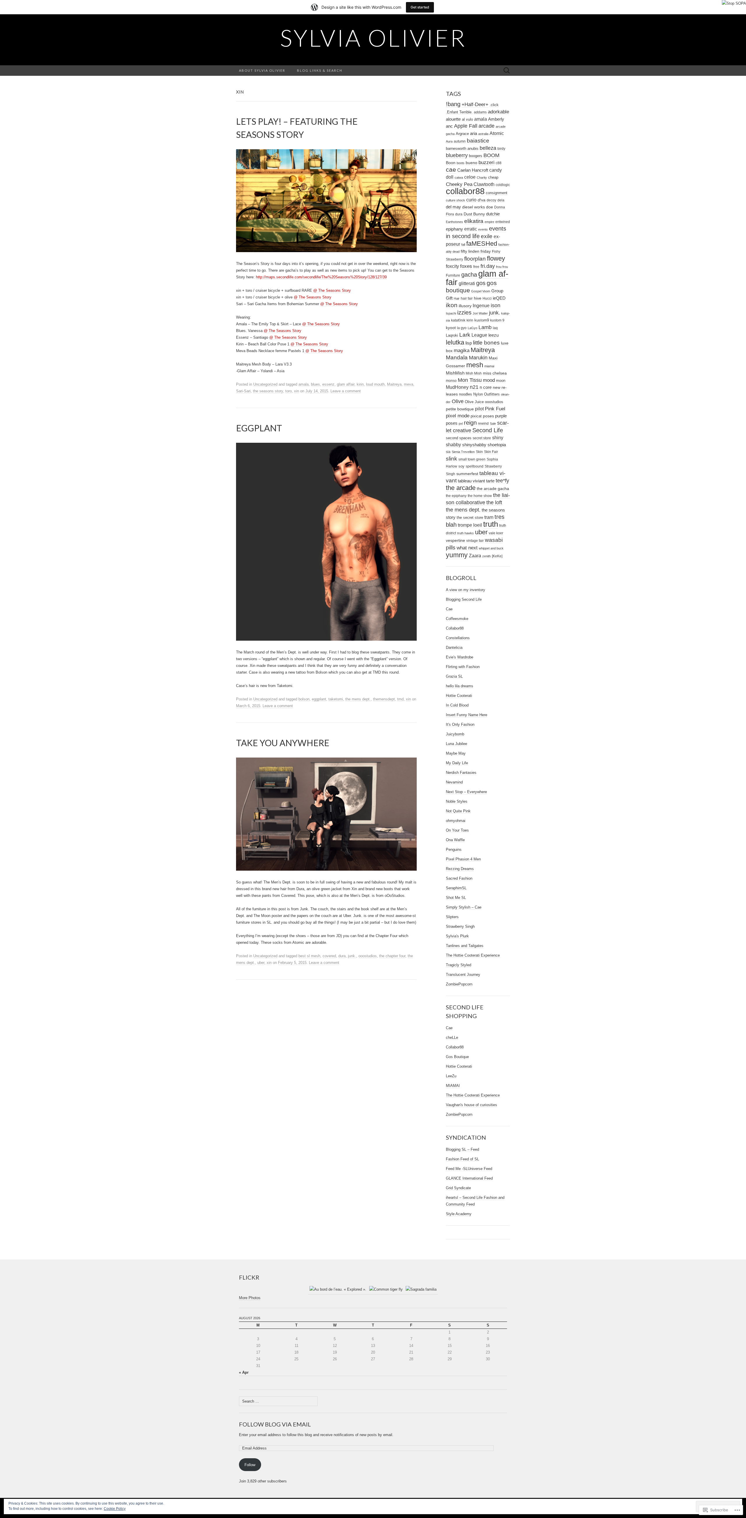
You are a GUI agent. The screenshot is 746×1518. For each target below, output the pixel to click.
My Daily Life (457, 763)
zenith (486, 556)
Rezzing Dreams (460, 869)
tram (488, 517)
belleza (488, 148)
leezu (493, 335)
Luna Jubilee (456, 744)
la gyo (462, 328)
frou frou (502, 266)
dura (342, 956)
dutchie (493, 214)
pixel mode (457, 416)
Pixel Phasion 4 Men (463, 859)
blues (315, 384)
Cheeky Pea (459, 184)
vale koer (496, 533)
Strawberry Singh (460, 926)
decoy (491, 200)
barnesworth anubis (462, 149)
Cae (449, 609)
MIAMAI (453, 1085)
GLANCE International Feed (469, 1178)
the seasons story (268, 391)
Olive (458, 401)
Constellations (458, 638)
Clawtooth (484, 184)
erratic (470, 228)
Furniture (453, 275)
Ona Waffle (455, 840)
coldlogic (503, 185)
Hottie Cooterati (459, 695)
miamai (489, 366)
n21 (474, 387)
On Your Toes (457, 830)
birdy (501, 149)
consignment (496, 193)
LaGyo (472, 328)
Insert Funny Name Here (466, 715)
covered (329, 956)
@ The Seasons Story (331, 290)
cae (451, 169)
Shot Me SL (456, 897)
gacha (469, 274)
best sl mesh (309, 956)
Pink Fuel (495, 409)
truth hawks (465, 533)
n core (486, 387)
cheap (493, 177)
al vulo (467, 119)
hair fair (467, 298)
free (476, 266)
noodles (465, 394)
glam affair (345, 384)
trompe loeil (470, 525)
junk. (352, 956)
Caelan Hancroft (472, 170)
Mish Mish (474, 373)
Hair (457, 298)
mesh (474, 365)
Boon (450, 163)
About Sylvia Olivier (262, 70)
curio (471, 199)
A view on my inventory (465, 590)
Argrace (462, 134)
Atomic (497, 133)
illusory (465, 306)
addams (480, 112)
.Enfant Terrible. (459, 112)
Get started (420, 7)
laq (495, 328)
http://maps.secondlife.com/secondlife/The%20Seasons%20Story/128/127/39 (321, 277)
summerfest (467, 474)
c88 (499, 163)
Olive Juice (474, 402)
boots (461, 163)
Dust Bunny (474, 214)
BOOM (491, 155)
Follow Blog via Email (275, 1424)
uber (260, 962)
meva (408, 384)
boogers (475, 156)
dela (500, 200)
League (479, 335)
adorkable (498, 112)
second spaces (458, 438)
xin (296, 391)
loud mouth (375, 384)
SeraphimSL (456, 888)
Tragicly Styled (458, 965)
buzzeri (486, 162)
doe (489, 207)
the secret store (470, 517)
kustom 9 (497, 320)
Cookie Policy (115, 1509)
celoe (470, 177)
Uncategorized (265, 384)
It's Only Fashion (460, 724)
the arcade (461, 487)
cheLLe (452, 1037)
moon (500, 380)
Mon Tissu (470, 380)
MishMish (455, 372)
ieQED (499, 298)
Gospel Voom (480, 291)
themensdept (384, 699)
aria (473, 133)
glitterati (467, 283)
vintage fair (475, 541)
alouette (453, 119)
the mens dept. (358, 699)
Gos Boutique (457, 1057)
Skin (479, 452)
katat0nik (458, 320)
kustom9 (481, 320)
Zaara (475, 555)
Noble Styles (456, 801)
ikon (452, 305)
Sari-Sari (243, 391)
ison (495, 305)
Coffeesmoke (457, 618)
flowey (496, 258)
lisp (468, 342)
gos (480, 283)
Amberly (496, 119)
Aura (449, 141)
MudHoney (457, 387)
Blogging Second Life (464, 599)
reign (470, 422)
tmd (400, 699)
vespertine (455, 540)
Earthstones (454, 222)
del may (453, 207)
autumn (460, 141)
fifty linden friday (476, 251)
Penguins (454, 849)
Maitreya (394, 384)
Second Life (487, 430)
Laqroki (452, 335)
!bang (453, 104)
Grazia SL (454, 676)
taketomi (335, 699)
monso (451, 380)
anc (449, 126)
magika (461, 350)
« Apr (244, 1372)
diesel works (473, 207)
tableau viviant (471, 481)
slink (451, 459)
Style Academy (458, 1214)
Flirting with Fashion (463, 667)
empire (489, 222)
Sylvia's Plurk (457, 936)
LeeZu (451, 1076)
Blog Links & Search (319, 70)
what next (467, 548)
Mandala (457, 357)
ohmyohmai (455, 820)
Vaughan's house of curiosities (471, 1105)
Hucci (487, 298)
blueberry (457, 155)
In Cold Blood (457, 705)
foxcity (452, 266)
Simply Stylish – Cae (463, 907)
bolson (303, 699)
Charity (482, 177)
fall (463, 244)
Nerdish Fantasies (461, 772)
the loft (494, 502)
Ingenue (481, 305)
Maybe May (456, 753)
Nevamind (454, 782)
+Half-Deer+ (475, 104)
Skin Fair (491, 452)
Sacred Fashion (459, 878)
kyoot (451, 328)
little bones (486, 343)
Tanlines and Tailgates (464, 946)
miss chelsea (495, 373)
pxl (461, 423)
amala (303, 384)
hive (477, 298)
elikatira (473, 221)
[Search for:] (507, 70)
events (483, 229)
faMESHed (481, 243)
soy (461, 466)
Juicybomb (455, 734)
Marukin (478, 358)
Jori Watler (480, 313)
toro (288, 391)
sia (448, 452)
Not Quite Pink (458, 811)
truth (490, 524)
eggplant (319, 699)
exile (486, 236)
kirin (360, 384)
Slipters (452, 917)
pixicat (476, 416)
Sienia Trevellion (463, 452)
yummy (457, 555)
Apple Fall (465, 126)
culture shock (455, 200)
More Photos (250, 1298)
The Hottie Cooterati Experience (473, 955)
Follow (249, 1465)
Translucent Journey (463, 974)
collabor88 (465, 191)
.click (494, 105)
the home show (480, 496)
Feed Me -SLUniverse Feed (469, 1168)
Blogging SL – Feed (462, 1149)
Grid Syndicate (458, 1188)
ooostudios (367, 956)
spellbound (474, 466)
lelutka (455, 342)
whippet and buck (491, 548)
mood (489, 380)
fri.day (488, 266)
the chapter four (392, 956)
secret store (482, 438)
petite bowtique (460, 409)
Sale (493, 423)
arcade (486, 126)
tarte (490, 480)
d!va (481, 200)
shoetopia (497, 444)
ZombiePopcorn (459, 984)
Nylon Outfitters (486, 394)
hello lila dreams (459, 686)
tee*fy (502, 481)
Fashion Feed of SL (462, 1159)
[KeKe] (497, 556)
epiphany (454, 229)
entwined (502, 222)
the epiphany (456, 496)
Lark (464, 335)
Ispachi (451, 313)
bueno (471, 162)
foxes (466, 266)
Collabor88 (455, 628)
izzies (464, 312)
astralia (483, 134)
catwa (459, 177)
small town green (471, 459)
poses (488, 416)
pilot (479, 408)
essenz (328, 384)
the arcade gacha (493, 488)
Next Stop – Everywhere (466, 792)
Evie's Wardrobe (459, 657)
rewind (483, 423)
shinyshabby (474, 444)
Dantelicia (454, 647)
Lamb (485, 327)
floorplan (475, 259)
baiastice (478, 141)
